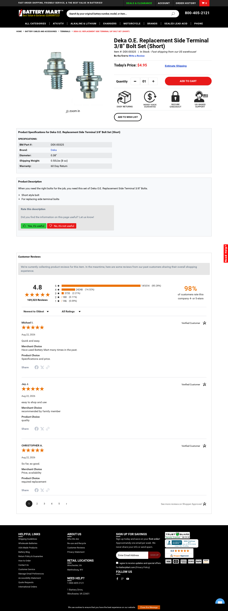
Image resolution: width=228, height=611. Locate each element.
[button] (135, 81)
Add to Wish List (128, 117)
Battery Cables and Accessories (41, 31)
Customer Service (26, 569)
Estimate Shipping (176, 65)
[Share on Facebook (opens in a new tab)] (37, 367)
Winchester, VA (74, 565)
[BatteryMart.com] (40, 13)
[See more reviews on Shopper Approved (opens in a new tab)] (48, 367)
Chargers (110, 23)
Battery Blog (24, 552)
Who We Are (73, 539)
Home (19, 31)
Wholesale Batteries (27, 543)
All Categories (35, 23)
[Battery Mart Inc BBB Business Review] (181, 543)
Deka (54, 150)
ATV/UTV (58, 23)
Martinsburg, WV (75, 569)
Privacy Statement (75, 552)
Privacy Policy (142, 567)
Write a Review (137, 55)
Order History (186, 3)
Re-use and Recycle (76, 543)
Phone (198, 23)
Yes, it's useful (35, 226)
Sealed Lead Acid (175, 23)
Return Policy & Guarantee (30, 556)
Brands (152, 23)
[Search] (171, 14)
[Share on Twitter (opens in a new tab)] (42, 367)
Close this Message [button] (149, 607)
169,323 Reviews (37, 299)
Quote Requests (26, 582)
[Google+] (122, 578)
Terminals (65, 31)
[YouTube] (127, 578)
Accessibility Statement (29, 578)
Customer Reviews (76, 547)
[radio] (114, 286)
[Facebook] (117, 578)
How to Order (24, 560)
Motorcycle (132, 23)
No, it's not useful (63, 226)
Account (164, 3)
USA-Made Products (27, 547)
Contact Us (23, 565)
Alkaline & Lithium (83, 23)
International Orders (27, 586)
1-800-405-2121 (75, 583)
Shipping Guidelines (27, 539)
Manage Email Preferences (31, 573)
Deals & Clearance (139, 3)
